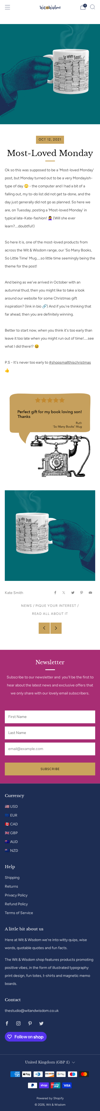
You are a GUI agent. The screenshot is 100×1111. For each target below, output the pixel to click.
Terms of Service (19, 913)
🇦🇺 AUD (11, 842)
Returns (11, 886)
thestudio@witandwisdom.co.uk (32, 1010)
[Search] (92, 7)
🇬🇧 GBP (11, 833)
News (26, 606)
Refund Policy (16, 904)
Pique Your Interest (55, 606)
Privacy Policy (16, 895)
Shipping (12, 877)
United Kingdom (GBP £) (47, 1062)
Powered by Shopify (50, 1098)
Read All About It (50, 614)
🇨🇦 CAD (11, 824)
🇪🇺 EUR (11, 815)
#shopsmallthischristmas (70, 362)
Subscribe (50, 769)
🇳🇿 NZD (11, 850)
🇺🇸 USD (11, 806)
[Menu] (7, 7)
